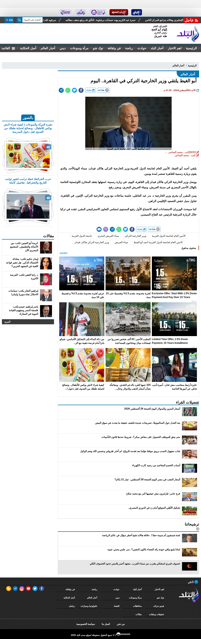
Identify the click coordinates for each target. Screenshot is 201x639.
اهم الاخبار (175, 48)
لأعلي (191, 582)
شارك (89, 90)
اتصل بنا (106, 624)
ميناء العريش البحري (108, 235)
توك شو (98, 48)
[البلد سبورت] (118, 12)
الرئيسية (191, 48)
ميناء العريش (121, 242)
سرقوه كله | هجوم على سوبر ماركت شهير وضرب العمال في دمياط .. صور (58, 20)
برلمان (72, 606)
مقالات (139, 614)
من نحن (121, 624)
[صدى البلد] (188, 33)
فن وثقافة (114, 48)
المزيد (7, 321)
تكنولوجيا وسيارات (89, 606)
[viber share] (105, 229)
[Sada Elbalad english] (65, 12)
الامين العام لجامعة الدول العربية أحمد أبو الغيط (158, 242)
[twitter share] (74, 90)
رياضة (129, 48)
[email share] (61, 90)
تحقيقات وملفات (156, 614)
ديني (63, 48)
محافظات (137, 606)
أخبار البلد (157, 48)
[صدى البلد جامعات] (98, 12)
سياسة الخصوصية (85, 624)
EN (10, 20)
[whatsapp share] (67, 90)
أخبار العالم (48, 48)
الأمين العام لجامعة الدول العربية (168, 235)
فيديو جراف (158, 606)
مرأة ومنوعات (79, 48)
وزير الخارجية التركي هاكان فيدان (91, 242)
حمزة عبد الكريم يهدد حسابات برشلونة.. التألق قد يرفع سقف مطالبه (142, 20)
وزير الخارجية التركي (135, 235)
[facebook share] (81, 90)
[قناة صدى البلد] (136, 12)
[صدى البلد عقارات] (80, 12)
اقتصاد (117, 606)
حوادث (141, 48)
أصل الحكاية (28, 48)
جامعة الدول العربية (82, 235)
